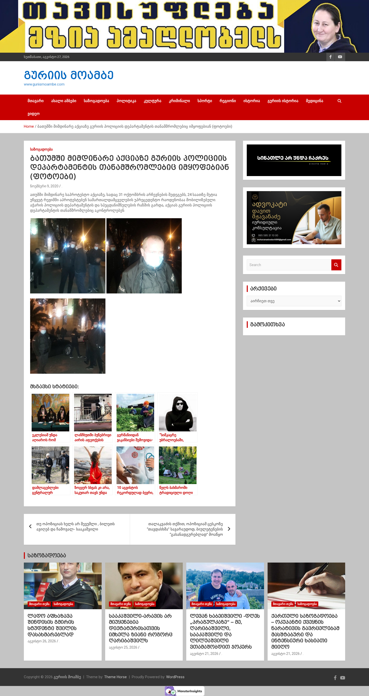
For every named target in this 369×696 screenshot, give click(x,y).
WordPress (175, 677)
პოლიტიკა (126, 101)
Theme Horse (115, 677)
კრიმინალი (179, 101)
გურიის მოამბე (69, 75)
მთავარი (36, 101)
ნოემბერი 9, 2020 (44, 186)
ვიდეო (34, 113)
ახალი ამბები (63, 101)
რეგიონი (228, 101)
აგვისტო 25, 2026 (123, 647)
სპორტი (205, 101)
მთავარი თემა (39, 604)
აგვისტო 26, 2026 (42, 641)
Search (336, 265)
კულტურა (152, 101)
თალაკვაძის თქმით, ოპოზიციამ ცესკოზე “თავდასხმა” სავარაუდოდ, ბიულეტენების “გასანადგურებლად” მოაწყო (185, 529)
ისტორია (251, 101)
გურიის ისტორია (283, 101)
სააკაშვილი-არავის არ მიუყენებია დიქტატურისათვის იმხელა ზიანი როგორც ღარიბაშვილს (140, 628)
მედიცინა (314, 101)
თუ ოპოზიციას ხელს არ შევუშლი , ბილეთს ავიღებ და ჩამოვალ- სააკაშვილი (75, 526)
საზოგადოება (96, 101)
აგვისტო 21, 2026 (204, 654)
